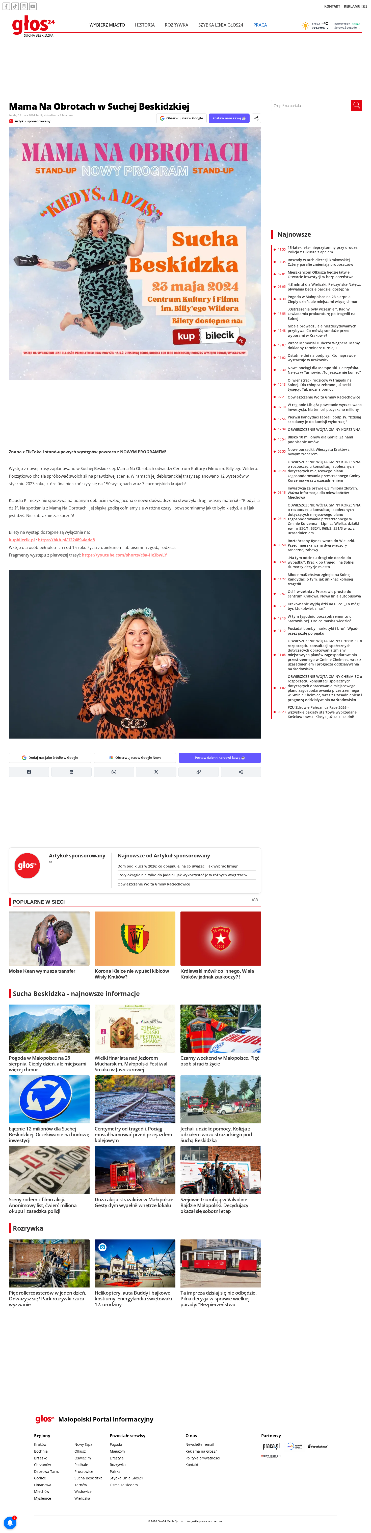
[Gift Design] (271, 1456)
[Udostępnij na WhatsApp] (114, 772)
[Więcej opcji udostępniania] (241, 772)
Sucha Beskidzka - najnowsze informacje (76, 993)
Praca (260, 25)
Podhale (81, 1464)
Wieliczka (82, 1498)
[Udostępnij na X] (156, 772)
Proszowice (83, 1471)
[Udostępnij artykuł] (256, 118)
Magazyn (117, 1451)
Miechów (41, 1491)
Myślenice (42, 1498)
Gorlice (40, 1478)
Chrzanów (42, 1464)
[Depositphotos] (318, 1446)
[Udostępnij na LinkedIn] (71, 772)
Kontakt (192, 1464)
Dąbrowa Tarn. (46, 1471)
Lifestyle (117, 1458)
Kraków (40, 1444)
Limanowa (42, 1484)
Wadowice (83, 1491)
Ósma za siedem (124, 1484)
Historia (145, 25)
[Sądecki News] (294, 1446)
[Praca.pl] (271, 1446)
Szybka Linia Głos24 (220, 25)
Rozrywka (176, 25)
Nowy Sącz (83, 1444)
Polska (115, 1471)
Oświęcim (82, 1458)
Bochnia (41, 1451)
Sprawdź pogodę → (347, 27)
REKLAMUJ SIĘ (355, 6)
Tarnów (80, 1484)
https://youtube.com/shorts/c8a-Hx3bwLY (124, 555)
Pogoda (116, 1444)
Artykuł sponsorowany (32, 121)
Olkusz (80, 1451)
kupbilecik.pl (22, 540)
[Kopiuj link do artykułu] (198, 772)
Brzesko (40, 1458)
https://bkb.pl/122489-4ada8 (66, 540)
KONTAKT (332, 6)
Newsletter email (200, 1444)
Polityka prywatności (203, 1458)
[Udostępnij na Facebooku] (29, 772)
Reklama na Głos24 (202, 1451)
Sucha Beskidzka (88, 1478)
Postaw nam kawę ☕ (229, 118)
